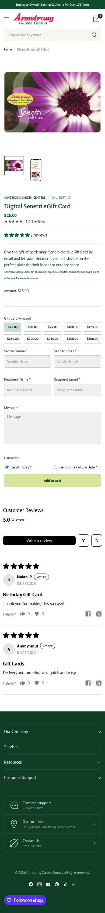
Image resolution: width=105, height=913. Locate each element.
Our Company (16, 731)
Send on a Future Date (77, 467)
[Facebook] (31, 884)
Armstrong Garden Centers (24, 197)
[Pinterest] (56, 884)
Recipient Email (66, 379)
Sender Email (64, 351)
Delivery (10, 458)
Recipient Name (16, 379)
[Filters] (83, 540)
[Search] (94, 35)
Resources (13, 762)
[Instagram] (39, 884)
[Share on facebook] (88, 614)
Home (8, 49)
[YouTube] (48, 884)
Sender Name (14, 351)
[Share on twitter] (99, 614)
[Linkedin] (74, 884)
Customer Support (20, 777)
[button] (17, 235)
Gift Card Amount (17, 318)
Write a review (39, 540)
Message (11, 407)
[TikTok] (65, 884)
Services (11, 746)
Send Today (19, 467)
